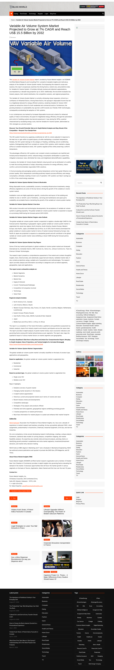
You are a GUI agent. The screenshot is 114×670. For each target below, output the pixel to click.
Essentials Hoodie (88, 325)
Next (67, 498)
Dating (16, 13)
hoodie (85, 330)
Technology (32, 13)
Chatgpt (85, 321)
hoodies (90, 330)
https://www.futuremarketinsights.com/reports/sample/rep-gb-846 (30, 133)
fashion (97, 325)
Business (13, 37)
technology (91, 338)
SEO (89, 336)
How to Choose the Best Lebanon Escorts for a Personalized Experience (89, 217)
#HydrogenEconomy (82, 313)
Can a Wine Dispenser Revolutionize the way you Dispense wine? (20, 559)
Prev (14, 498)
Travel (78, 297)
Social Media (80, 289)
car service (79, 321)
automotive (79, 319)
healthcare (79, 330)
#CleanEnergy (80, 310)
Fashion (78, 258)
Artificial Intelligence (89, 315)
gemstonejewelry (86, 328)
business (91, 319)
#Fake (87, 310)
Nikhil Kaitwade (14, 423)
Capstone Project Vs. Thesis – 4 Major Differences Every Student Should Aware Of (56, 577)
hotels (95, 330)
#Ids (93, 313)
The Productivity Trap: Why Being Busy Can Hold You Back (89, 205)
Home (13, 20)
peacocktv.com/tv (81, 334)
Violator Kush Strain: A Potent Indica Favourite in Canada (87, 223)
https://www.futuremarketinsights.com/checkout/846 (26, 344)
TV (77, 301)
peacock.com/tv (95, 332)
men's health (86, 332)
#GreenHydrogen (95, 310)
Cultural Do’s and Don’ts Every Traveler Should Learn (88, 211)
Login (46, 13)
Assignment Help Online (94, 317)
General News (80, 266)
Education (53, 572)
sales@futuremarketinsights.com (32, 486)
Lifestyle (78, 277)
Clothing (91, 321)
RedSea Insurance (81, 336)
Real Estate (23, 13)
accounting (79, 315)
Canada (96, 319)
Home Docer (80, 273)
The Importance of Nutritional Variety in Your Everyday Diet (89, 199)
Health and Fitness (81, 269)
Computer (79, 246)
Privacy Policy (80, 503)
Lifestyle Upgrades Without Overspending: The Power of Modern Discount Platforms (54, 512)
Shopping (94, 336)
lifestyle (100, 330)
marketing (79, 332)
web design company (82, 340)
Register (40, 13)
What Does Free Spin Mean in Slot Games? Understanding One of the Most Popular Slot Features (22, 643)
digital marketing (96, 323)
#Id (90, 313)
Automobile (79, 238)
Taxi (86, 338)
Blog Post (53, 13)
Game (78, 262)
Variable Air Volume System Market (23, 79)
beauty (85, 319)
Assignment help (81, 317)
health (94, 328)
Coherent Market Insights (83, 323)
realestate (98, 334)
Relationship (80, 285)
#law (96, 313)
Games (78, 328)
